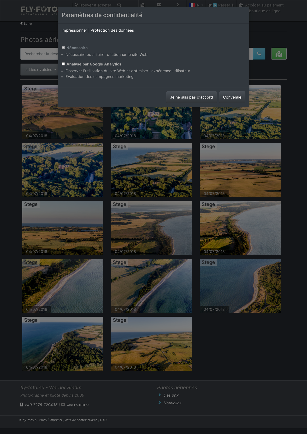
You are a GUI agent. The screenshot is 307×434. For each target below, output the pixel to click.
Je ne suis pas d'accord (191, 97)
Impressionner (74, 30)
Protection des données (112, 30)
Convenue (232, 97)
